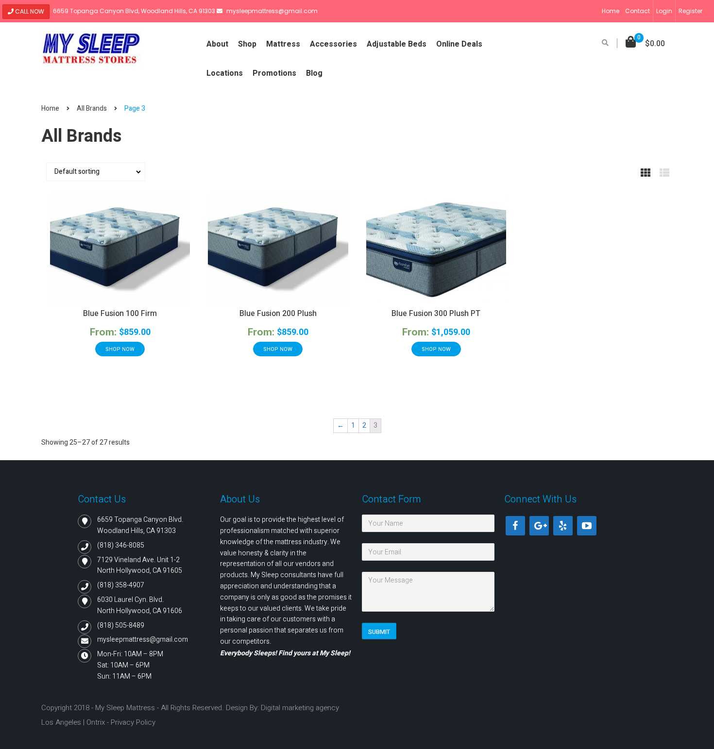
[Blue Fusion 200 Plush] (278, 248)
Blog (314, 73)
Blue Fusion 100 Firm (120, 313)
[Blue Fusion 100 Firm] (120, 248)
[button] (645, 44)
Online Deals (459, 44)
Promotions (274, 73)
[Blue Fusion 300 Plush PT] (436, 248)
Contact (637, 11)
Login (664, 11)
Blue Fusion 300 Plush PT (435, 313)
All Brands (92, 108)
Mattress (283, 44)
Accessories (333, 44)
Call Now (29, 11)
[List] (664, 173)
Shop (247, 44)
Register (690, 11)
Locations (224, 73)
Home (610, 11)
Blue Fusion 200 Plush (278, 313)
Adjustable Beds (396, 44)
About (217, 44)
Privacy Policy (133, 722)
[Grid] (645, 173)
